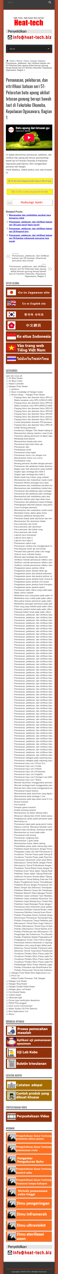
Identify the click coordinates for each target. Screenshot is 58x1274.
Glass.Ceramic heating (34, 61)
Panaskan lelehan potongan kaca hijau (31, 483)
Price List (15, 975)
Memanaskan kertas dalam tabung (29, 843)
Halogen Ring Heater (18, 984)
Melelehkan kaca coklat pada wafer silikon (33, 598)
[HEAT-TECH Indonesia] (29, 24)
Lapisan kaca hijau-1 (23, 538)
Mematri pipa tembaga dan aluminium (31, 557)
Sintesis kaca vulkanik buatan (27, 554)
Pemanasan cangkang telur (26, 838)
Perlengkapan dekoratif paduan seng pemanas (35, 505)
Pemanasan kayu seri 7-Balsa (27, 780)
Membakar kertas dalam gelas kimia (30, 513)
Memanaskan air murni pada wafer (29, 832)
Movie (19, 61)
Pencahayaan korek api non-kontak (30, 549)
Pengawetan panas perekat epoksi (29, 587)
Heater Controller (16, 384)
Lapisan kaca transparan (25, 535)
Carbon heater (15, 995)
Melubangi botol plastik (24, 439)
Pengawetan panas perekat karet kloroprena (34, 585)
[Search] (50, 2)
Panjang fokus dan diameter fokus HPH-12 (33, 397)
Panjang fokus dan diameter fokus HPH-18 (33, 403)
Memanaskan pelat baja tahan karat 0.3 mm (34, 799)
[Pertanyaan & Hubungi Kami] (29, 40)
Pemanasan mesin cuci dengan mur (30, 455)
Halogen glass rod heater (20, 989)
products (15, 389)
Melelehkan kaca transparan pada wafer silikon (35, 596)
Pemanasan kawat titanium (26, 791)
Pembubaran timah (22, 450)
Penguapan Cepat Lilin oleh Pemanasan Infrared (35, 852)
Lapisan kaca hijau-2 (23, 540)
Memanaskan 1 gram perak (26, 841)
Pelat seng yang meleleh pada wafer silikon (33, 607)
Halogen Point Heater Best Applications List (31, 973)
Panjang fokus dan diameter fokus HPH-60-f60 (35, 414)
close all (18, 376)
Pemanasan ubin (21, 447)
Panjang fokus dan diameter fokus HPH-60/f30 (35, 411)
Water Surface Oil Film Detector (23, 1008)
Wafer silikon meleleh (23, 593)
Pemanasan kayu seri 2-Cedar (27, 766)
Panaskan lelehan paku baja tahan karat (32, 499)
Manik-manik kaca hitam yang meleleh (31, 477)
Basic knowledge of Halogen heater (27, 392)
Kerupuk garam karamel (25, 807)
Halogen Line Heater (18, 981)
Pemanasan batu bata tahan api (28, 444)
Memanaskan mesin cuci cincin (28, 458)
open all (9, 376)
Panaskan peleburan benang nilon (29, 516)
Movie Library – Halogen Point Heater (28, 395)
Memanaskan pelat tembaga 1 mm (29, 796)
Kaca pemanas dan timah (25, 524)
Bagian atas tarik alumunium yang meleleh (33, 469)
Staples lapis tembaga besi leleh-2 (29, 474)
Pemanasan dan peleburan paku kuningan (33, 491)
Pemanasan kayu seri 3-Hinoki (28, 769)
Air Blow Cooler (15, 381)
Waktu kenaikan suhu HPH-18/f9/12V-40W (33, 406)
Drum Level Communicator (20, 1006)
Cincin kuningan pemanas (25, 507)
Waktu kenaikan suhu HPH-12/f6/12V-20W (33, 400)
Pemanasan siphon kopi (25, 543)
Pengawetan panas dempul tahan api (30, 571)
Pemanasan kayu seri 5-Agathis (28, 774)
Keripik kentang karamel (25, 810)
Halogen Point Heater (18, 386)
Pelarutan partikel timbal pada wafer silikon (33, 609)
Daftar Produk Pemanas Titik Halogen (28, 978)
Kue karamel (20, 805)
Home (12, 61)
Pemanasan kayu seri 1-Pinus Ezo (29, 763)
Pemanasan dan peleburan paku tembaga (32, 494)
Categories (11, 370)
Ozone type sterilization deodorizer (24, 1000)
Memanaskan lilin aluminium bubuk (30, 521)
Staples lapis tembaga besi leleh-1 (29, 472)
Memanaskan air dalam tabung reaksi (31, 813)
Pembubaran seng (22, 461)
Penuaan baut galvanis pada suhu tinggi (32, 551)
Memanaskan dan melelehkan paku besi (32, 496)
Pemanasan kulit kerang (25, 835)
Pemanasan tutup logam (25, 452)
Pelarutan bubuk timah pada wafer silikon (32, 612)
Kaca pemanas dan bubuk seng (28, 529)
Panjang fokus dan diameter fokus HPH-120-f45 (35, 419)
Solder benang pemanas (25, 428)
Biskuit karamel (21, 802)
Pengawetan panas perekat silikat (29, 568)
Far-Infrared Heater (17, 992)
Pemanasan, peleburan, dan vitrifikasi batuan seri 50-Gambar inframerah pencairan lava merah (30, 238)
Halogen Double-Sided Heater (22, 986)
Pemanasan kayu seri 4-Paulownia (29, 772)
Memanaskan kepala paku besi (28, 441)
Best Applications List (18, 1011)
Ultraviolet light (15, 997)
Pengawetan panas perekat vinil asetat (31, 582)
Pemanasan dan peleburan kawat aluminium (34, 466)
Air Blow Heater (16, 378)
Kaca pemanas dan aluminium (27, 527)
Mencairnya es (20, 821)
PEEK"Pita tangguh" (18, 1003)
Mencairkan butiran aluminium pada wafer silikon (36, 601)
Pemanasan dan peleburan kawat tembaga (33, 502)
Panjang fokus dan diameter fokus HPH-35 (33, 408)
